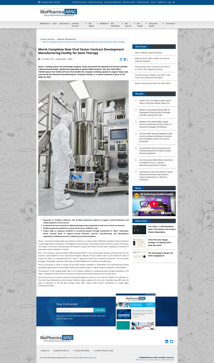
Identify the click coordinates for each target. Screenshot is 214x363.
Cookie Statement (167, 360)
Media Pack (162, 2)
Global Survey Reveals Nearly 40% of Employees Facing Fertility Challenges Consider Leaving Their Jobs (154, 112)
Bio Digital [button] (91, 24)
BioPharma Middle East (112, 2)
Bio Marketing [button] (115, 24)
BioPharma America (79, 2)
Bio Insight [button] (140, 24)
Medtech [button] (103, 23)
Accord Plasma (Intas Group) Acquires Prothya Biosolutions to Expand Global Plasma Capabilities (155, 150)
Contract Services (47, 39)
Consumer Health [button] (153, 24)
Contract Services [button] (75, 24)
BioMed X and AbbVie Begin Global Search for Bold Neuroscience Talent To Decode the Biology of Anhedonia (155, 124)
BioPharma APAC (143, 2)
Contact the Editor (82, 350)
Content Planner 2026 (104, 350)
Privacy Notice (153, 360)
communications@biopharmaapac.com (82, 357)
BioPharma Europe (95, 2)
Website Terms (141, 360)
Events (153, 2)
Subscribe (99, 310)
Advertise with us (62, 350)
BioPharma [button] (44, 23)
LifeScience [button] (63, 23)
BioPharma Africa (129, 2)
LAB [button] (54, 23)
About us (45, 350)
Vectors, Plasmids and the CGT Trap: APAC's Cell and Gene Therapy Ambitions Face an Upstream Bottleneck (153, 78)
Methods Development (66, 39)
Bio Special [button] (128, 24)
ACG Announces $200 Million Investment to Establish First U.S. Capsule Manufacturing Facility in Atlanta (156, 162)
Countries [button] (170, 23)
